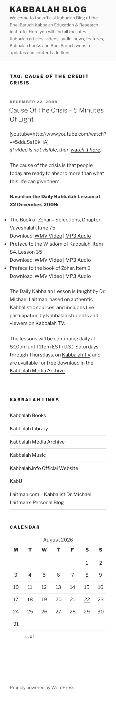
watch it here (85, 150)
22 (87, 599)
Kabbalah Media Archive (37, 371)
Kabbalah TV (49, 323)
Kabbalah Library (29, 429)
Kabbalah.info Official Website (44, 468)
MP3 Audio (78, 236)
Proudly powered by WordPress (42, 687)
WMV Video (48, 236)
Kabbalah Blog (48, 9)
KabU (16, 481)
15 (87, 587)
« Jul (29, 636)
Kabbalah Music (28, 455)
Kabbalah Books (28, 415)
